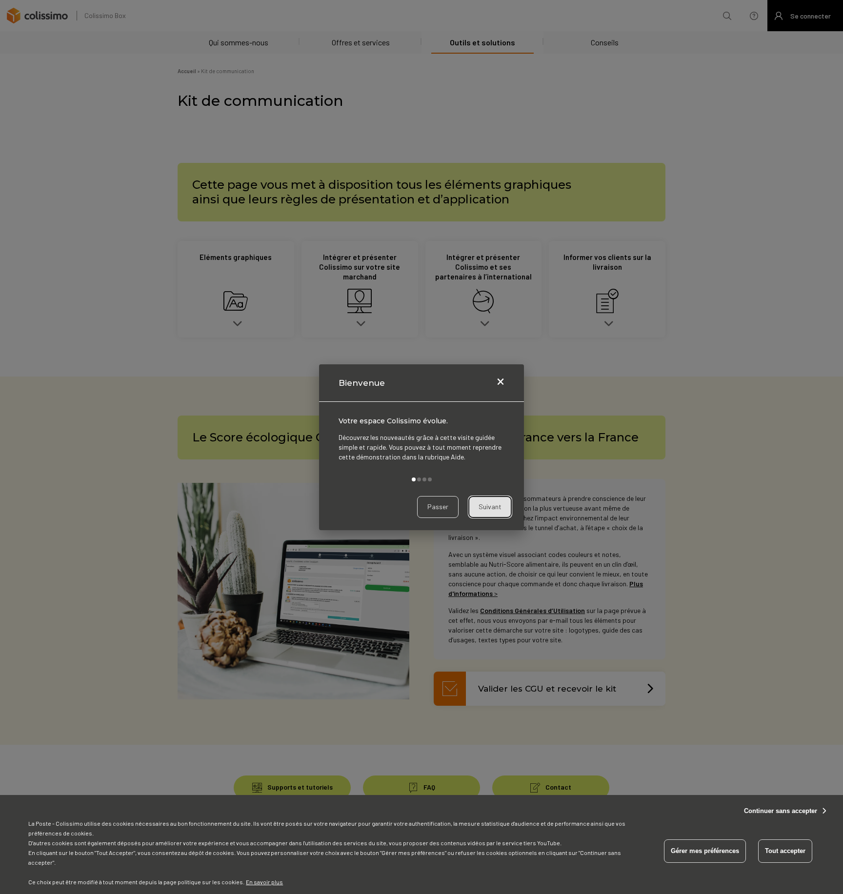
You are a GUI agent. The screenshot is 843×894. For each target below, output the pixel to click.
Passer (437, 506)
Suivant (490, 506)
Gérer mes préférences (705, 850)
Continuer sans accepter (780, 811)
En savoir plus (264, 881)
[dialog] (421, 447)
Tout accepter (785, 850)
